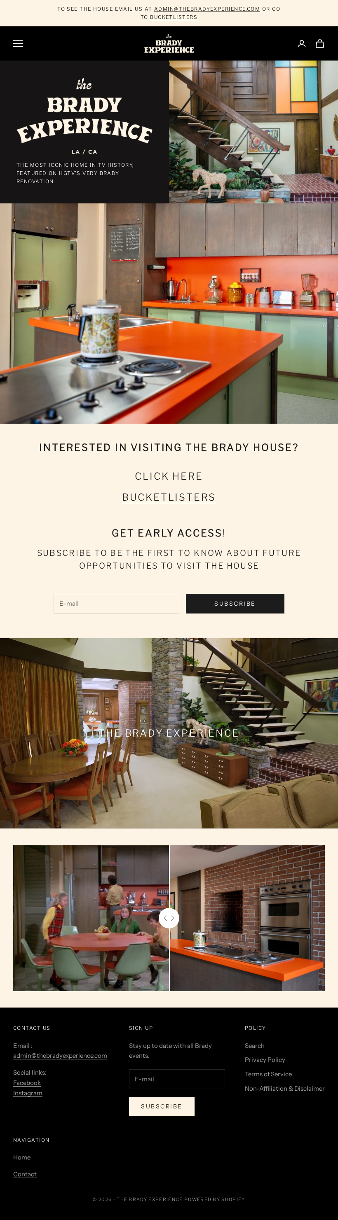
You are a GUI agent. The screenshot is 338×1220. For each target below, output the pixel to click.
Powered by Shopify (214, 1199)
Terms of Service (268, 1074)
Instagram (27, 1093)
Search (255, 1046)
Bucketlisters (173, 17)
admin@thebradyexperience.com (207, 9)
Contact (25, 1174)
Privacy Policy (265, 1060)
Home (22, 1157)
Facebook (27, 1083)
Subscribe (235, 603)
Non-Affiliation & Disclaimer (285, 1088)
